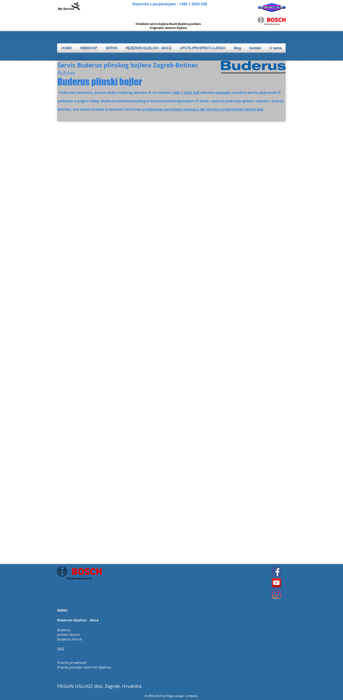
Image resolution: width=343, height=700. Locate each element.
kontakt (223, 92)
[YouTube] (276, 582)
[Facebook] (276, 571)
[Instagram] (276, 594)
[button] (111, 47)
